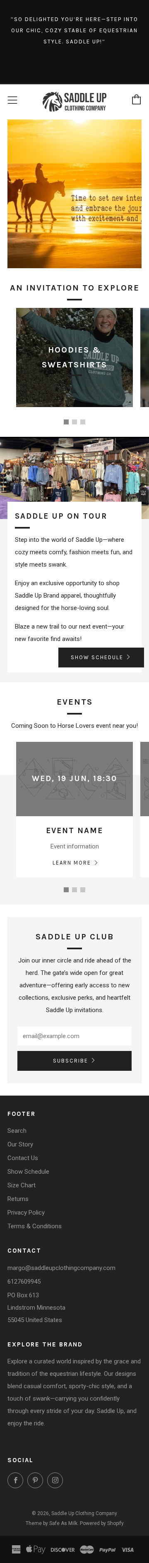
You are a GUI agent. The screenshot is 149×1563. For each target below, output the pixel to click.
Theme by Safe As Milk (51, 1523)
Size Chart (21, 1185)
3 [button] (82, 421)
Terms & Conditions (34, 1226)
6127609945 (24, 1281)
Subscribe (70, 1061)
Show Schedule (28, 1171)
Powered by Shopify (102, 1523)
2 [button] (74, 421)
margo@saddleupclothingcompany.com (61, 1268)
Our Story (20, 1144)
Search (16, 1130)
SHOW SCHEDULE (97, 657)
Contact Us (22, 1158)
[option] (74, 363)
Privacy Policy (26, 1212)
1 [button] (66, 421)
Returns (18, 1199)
